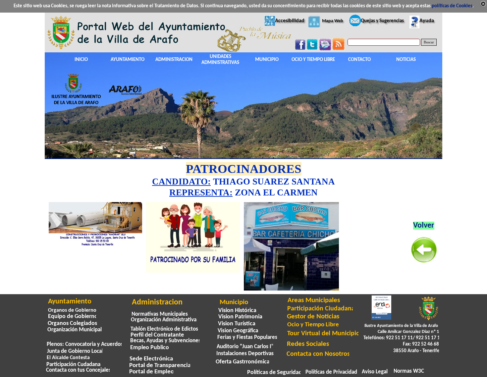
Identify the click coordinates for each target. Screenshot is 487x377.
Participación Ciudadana (321, 308)
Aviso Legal (375, 372)
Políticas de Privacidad (331, 372)
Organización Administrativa (163, 320)
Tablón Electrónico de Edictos (164, 329)
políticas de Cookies (452, 6)
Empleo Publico (149, 348)
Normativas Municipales (160, 314)
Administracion (157, 302)
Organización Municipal (74, 330)
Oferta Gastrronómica (243, 362)
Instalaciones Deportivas (245, 353)
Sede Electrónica (151, 359)
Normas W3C (409, 371)
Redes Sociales (308, 344)
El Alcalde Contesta (68, 357)
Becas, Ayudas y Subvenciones (165, 341)
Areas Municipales (314, 300)
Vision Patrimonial (241, 317)
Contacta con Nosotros (318, 354)
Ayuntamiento (69, 301)
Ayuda (426, 21)
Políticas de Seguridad (274, 372)
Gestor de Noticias (313, 316)
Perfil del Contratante (157, 335)
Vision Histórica (237, 310)
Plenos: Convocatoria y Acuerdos (85, 344)
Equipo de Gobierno (73, 316)
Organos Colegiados (72, 323)
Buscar (429, 42)
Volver (423, 226)
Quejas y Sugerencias (382, 21)
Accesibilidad (289, 21)
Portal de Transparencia (160, 365)
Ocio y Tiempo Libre (313, 324)
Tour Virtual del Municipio (323, 333)
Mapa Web (332, 21)
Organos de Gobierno (72, 310)
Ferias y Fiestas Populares (247, 337)
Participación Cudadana (73, 364)
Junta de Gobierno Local (75, 351)
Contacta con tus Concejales (78, 370)
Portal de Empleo (151, 372)
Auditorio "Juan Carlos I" (245, 347)
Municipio (234, 302)
